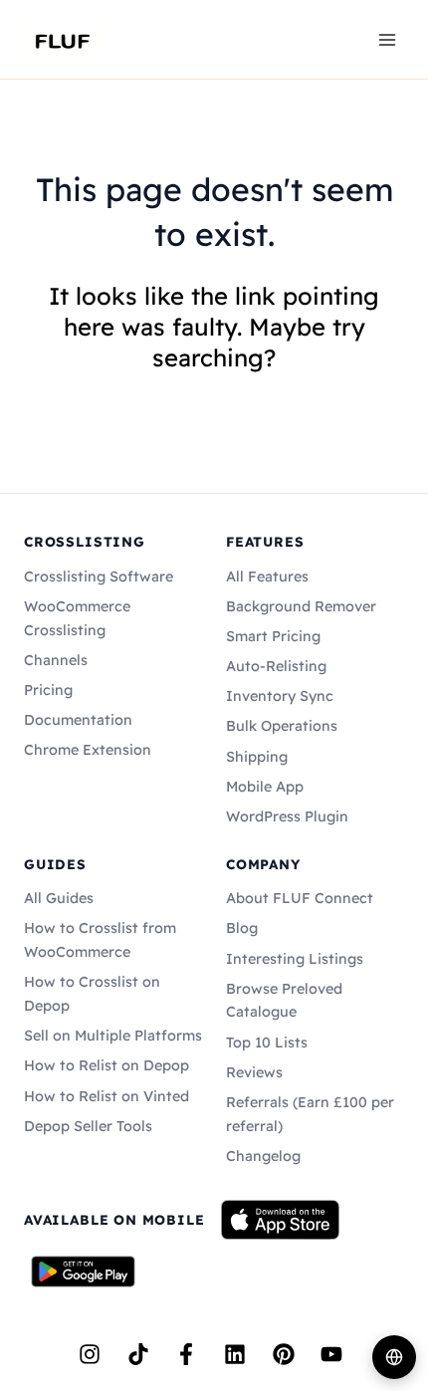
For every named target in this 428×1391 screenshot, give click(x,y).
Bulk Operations (281, 726)
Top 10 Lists (267, 1042)
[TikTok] (138, 1354)
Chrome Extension (87, 750)
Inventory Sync (279, 696)
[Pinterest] (284, 1354)
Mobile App (265, 787)
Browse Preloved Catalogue (284, 1001)
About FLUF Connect (299, 898)
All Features (267, 576)
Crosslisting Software (98, 576)
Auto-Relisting (276, 666)
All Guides (59, 898)
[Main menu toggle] (387, 39)
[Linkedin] (235, 1354)
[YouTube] (331, 1354)
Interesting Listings (294, 959)
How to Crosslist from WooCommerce (100, 940)
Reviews (254, 1072)
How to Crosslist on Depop (92, 994)
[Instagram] (90, 1354)
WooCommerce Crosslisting (77, 618)
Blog (242, 928)
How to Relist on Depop (106, 1065)
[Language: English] (394, 1357)
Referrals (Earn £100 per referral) (310, 1114)
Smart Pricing (273, 636)
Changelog (263, 1156)
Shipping (257, 757)
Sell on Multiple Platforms (113, 1035)
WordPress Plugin (287, 816)
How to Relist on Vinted (106, 1096)
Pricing (48, 690)
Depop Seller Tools (88, 1126)
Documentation (78, 720)
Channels (56, 660)
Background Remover (301, 606)
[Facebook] (186, 1354)
